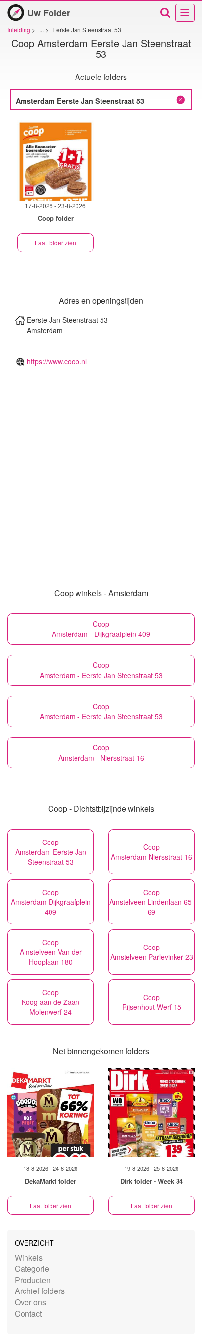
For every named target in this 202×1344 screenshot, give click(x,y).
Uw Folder (48, 12)
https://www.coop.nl (57, 361)
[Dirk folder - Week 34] (151, 1112)
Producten (32, 1280)
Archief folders (40, 1290)
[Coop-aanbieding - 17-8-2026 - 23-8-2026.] (55, 160)
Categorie (32, 1268)
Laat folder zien (55, 242)
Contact (28, 1313)
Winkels (29, 1257)
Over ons (30, 1302)
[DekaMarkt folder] (50, 1112)
